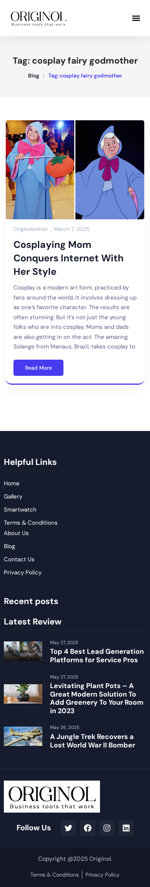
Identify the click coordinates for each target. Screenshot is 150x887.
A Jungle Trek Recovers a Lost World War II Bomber (92, 741)
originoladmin (30, 229)
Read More (38, 367)
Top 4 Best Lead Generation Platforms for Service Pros (97, 656)
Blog (33, 75)
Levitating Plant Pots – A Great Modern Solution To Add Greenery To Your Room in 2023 (96, 698)
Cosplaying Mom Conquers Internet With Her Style (68, 258)
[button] (136, 18)
